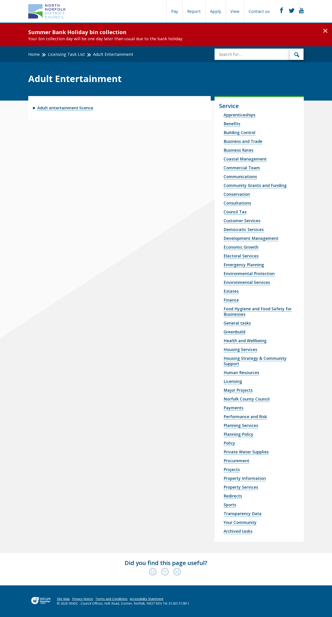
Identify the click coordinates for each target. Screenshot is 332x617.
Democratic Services (244, 229)
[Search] (297, 54)
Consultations (237, 203)
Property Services (241, 487)
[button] (325, 31)
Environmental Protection (249, 273)
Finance (231, 300)
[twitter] (292, 10)
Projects (232, 469)
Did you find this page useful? (166, 563)
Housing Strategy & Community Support (255, 361)
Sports (230, 504)
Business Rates (238, 150)
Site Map (63, 599)
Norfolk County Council (247, 399)
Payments (233, 407)
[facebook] (281, 10)
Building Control (239, 132)
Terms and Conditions (111, 599)
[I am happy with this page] (154, 572)
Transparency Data (243, 513)
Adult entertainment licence (65, 108)
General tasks (237, 323)
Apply (215, 11)
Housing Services (240, 349)
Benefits (232, 123)
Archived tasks (238, 531)
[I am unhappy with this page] (177, 572)
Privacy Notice (82, 599)
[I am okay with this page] (166, 572)
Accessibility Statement (147, 599)
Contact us (259, 11)
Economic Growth (241, 247)
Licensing (233, 381)
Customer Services (242, 220)
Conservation (237, 194)
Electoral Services (241, 256)
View (234, 11)
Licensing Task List (66, 54)
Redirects (233, 496)
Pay (174, 11)
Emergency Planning (244, 264)
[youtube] (301, 10)
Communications (240, 176)
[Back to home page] (47, 11)
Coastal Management (245, 159)
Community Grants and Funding (255, 185)
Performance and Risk (245, 416)
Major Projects (238, 390)
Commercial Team (242, 167)
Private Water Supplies (246, 452)
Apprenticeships (239, 115)
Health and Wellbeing (245, 340)
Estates (231, 291)
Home (34, 54)
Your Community (240, 522)
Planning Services (241, 425)
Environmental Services (247, 282)
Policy (229, 443)
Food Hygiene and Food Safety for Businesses (258, 311)
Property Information (245, 478)
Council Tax (235, 211)
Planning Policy (238, 434)
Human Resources (241, 372)
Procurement (236, 460)
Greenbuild (234, 331)
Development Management (251, 238)
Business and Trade (243, 141)
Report (194, 11)
